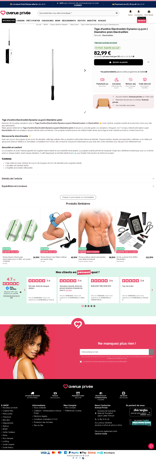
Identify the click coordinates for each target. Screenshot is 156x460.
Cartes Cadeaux (9, 432)
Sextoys (6, 426)
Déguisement (8, 423)
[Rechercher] (116, 13)
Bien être (6, 420)
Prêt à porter (7, 414)
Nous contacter (40, 408)
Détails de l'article (12, 178)
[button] (130, 13)
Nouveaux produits (10, 408)
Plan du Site (38, 425)
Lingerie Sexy (8, 411)
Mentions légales (40, 416)
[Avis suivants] (152, 290)
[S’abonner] (151, 352)
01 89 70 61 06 (103, 419)
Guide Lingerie (8, 444)
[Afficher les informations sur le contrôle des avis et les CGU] (21, 292)
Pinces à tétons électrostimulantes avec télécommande (92, 258)
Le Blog (6, 441)
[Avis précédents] (24, 290)
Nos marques (8, 438)
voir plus (68, 290)
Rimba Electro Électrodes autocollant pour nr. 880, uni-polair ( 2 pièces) (17, 259)
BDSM (5, 429)
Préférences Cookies (73, 411)
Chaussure (7, 417)
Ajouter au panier (120, 62)
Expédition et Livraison (14, 186)
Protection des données (43, 422)
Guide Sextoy (8, 447)
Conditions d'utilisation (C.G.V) (46, 419)
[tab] (78, 178)
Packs (5, 435)
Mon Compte (70, 408)
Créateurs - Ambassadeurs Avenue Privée (47, 412)
